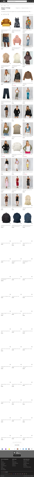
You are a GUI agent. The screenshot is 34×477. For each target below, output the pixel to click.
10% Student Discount (3, 465)
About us (13, 460)
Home (1, 5)
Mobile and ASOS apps (26, 460)
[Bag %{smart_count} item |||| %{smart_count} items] (33, 1)
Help (1, 460)
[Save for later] (10, 28)
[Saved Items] (31, 1)
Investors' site (13, 464)
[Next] (31, 8)
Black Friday (24, 464)
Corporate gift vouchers (26, 463)
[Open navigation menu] (1, 1)
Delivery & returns (3, 463)
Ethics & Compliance (3, 469)
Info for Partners (25, 465)
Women (5, 5)
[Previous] (14, 8)
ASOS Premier (2, 464)
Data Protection (3, 468)
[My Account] (29, 1)
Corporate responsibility (15, 463)
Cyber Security (14, 465)
